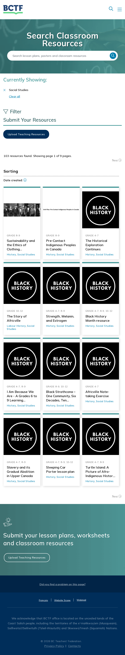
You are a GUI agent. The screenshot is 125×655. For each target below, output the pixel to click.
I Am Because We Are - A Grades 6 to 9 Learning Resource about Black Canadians (22, 396)
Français (43, 600)
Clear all (14, 96)
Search (113, 55)
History (11, 254)
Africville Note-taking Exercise (97, 394)
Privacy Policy (54, 646)
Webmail (81, 599)
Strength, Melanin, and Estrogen (60, 318)
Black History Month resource (97, 318)
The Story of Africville (17, 318)
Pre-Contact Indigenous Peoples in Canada (61, 245)
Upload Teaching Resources (27, 557)
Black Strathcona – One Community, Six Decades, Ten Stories (61, 396)
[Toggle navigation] (121, 12)
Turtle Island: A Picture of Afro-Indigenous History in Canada (100, 471)
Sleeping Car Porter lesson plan (60, 469)
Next (115, 160)
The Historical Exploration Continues (96, 245)
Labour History (16, 325)
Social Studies (26, 254)
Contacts (74, 646)
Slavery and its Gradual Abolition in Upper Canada (20, 471)
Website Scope (62, 600)
